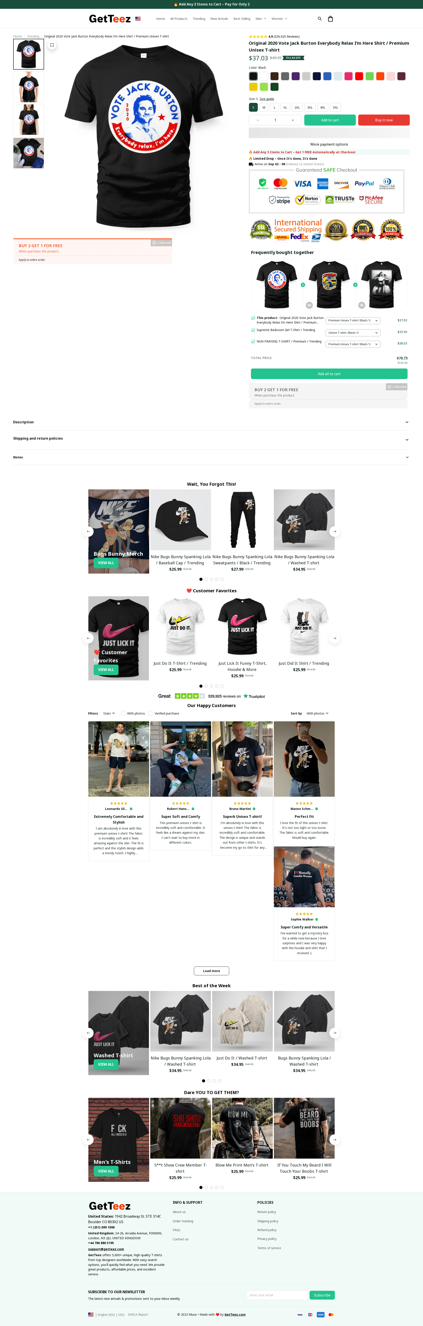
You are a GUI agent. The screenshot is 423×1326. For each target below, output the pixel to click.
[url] (235, 1314)
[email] (106, 1249)
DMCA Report (138, 1314)
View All (106, 562)
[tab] (201, 579)
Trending (33, 36)
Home (17, 36)
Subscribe (322, 1295)
